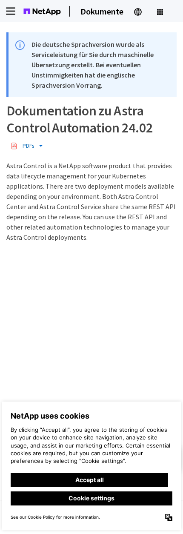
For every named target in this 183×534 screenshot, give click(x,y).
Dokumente (101, 11)
